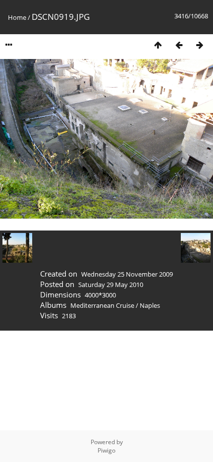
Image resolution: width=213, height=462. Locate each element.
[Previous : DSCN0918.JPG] (178, 45)
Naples (150, 305)
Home (17, 17)
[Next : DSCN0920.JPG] (199, 45)
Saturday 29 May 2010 (110, 284)
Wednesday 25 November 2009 (127, 274)
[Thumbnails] (158, 45)
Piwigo (106, 450)
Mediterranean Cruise (102, 305)
